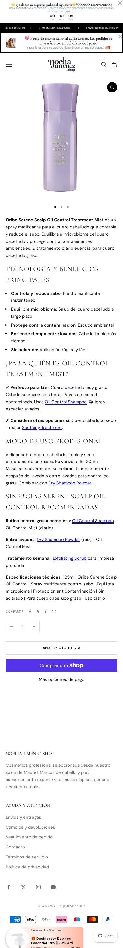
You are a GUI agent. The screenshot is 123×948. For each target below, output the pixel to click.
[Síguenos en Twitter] (23, 887)
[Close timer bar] (120, 3)
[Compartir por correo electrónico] (54, 611)
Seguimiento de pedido (29, 837)
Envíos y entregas (23, 817)
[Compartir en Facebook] (30, 611)
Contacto (15, 847)
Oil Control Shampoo (66, 402)
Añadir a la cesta (62, 648)
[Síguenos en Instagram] (38, 887)
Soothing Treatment (42, 427)
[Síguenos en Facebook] (8, 887)
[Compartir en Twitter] (38, 611)
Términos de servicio (27, 857)
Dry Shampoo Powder (69, 483)
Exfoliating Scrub (69, 558)
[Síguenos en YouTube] (53, 887)
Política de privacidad (27, 867)
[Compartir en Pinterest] (46, 611)
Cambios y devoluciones (30, 827)
